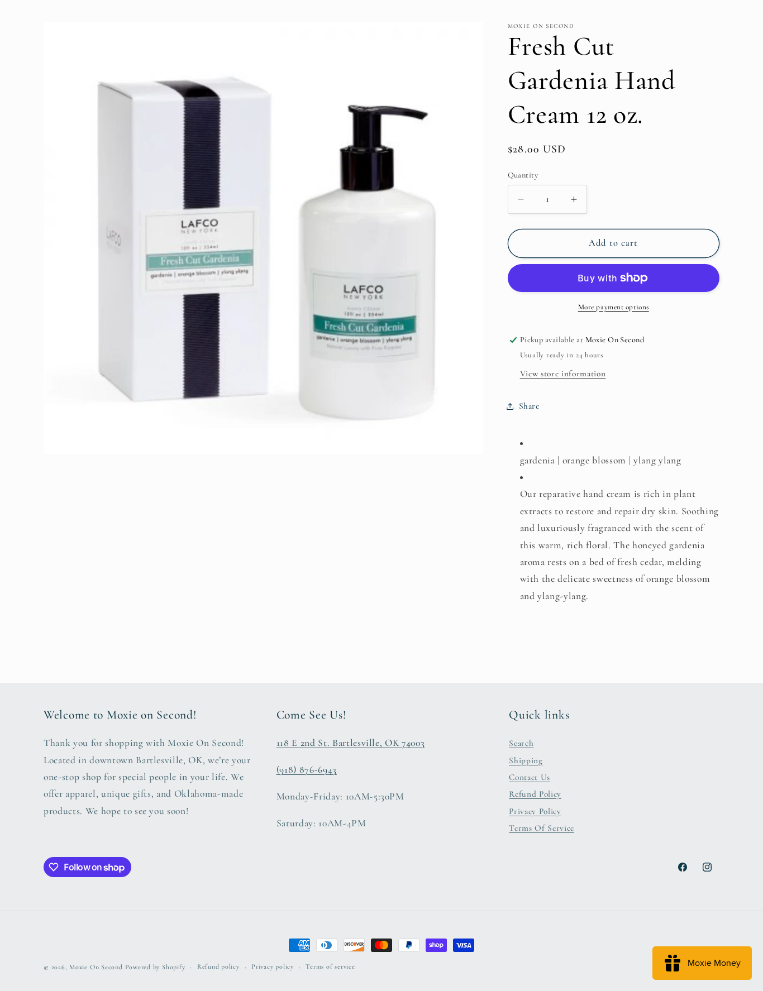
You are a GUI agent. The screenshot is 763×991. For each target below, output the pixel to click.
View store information (563, 373)
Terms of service (330, 966)
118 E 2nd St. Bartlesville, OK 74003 (350, 743)
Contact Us (529, 777)
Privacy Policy (535, 811)
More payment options (613, 307)
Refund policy (218, 966)
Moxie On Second (96, 967)
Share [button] (529, 406)
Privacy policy (272, 966)
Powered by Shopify (155, 967)
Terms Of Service (541, 828)
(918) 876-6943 (306, 769)
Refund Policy (535, 794)
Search (521, 743)
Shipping (525, 760)
